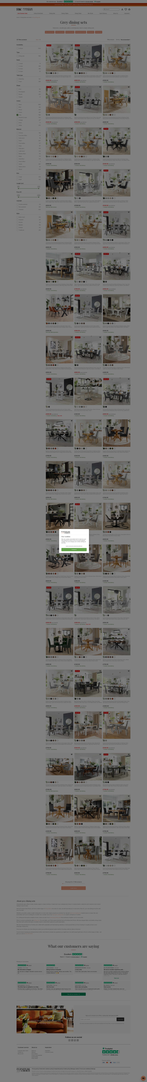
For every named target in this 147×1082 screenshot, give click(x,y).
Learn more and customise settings (74, 546)
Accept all (74, 549)
